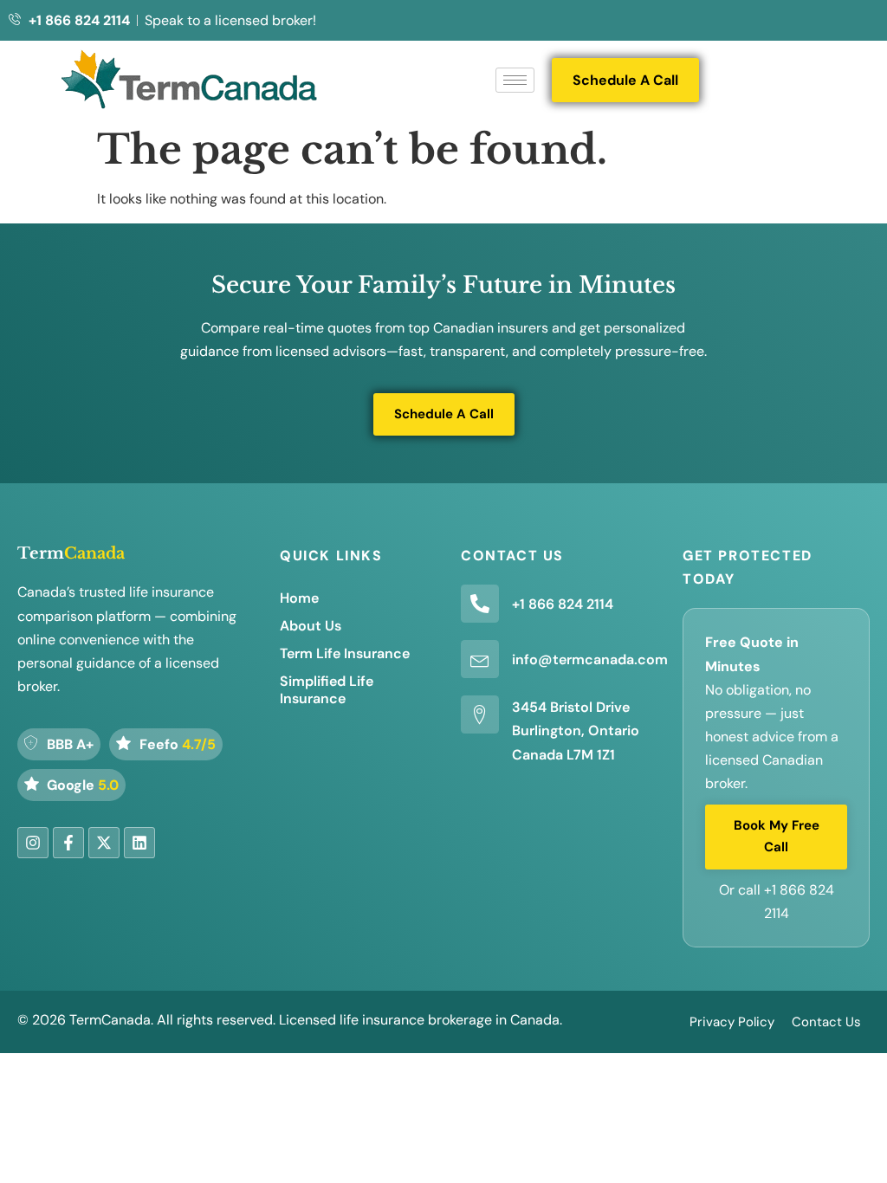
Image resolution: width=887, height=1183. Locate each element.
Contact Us (826, 1022)
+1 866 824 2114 (562, 604)
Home (299, 598)
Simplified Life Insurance (326, 690)
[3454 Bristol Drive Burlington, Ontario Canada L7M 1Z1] (480, 714)
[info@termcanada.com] (480, 659)
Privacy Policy (732, 1022)
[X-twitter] (104, 842)
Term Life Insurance (345, 653)
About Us (310, 626)
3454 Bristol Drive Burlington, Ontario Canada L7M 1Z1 (575, 730)
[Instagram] (33, 842)
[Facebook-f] (68, 842)
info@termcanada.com (590, 659)
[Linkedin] (139, 842)
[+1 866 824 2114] (480, 604)
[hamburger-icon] (514, 80)
